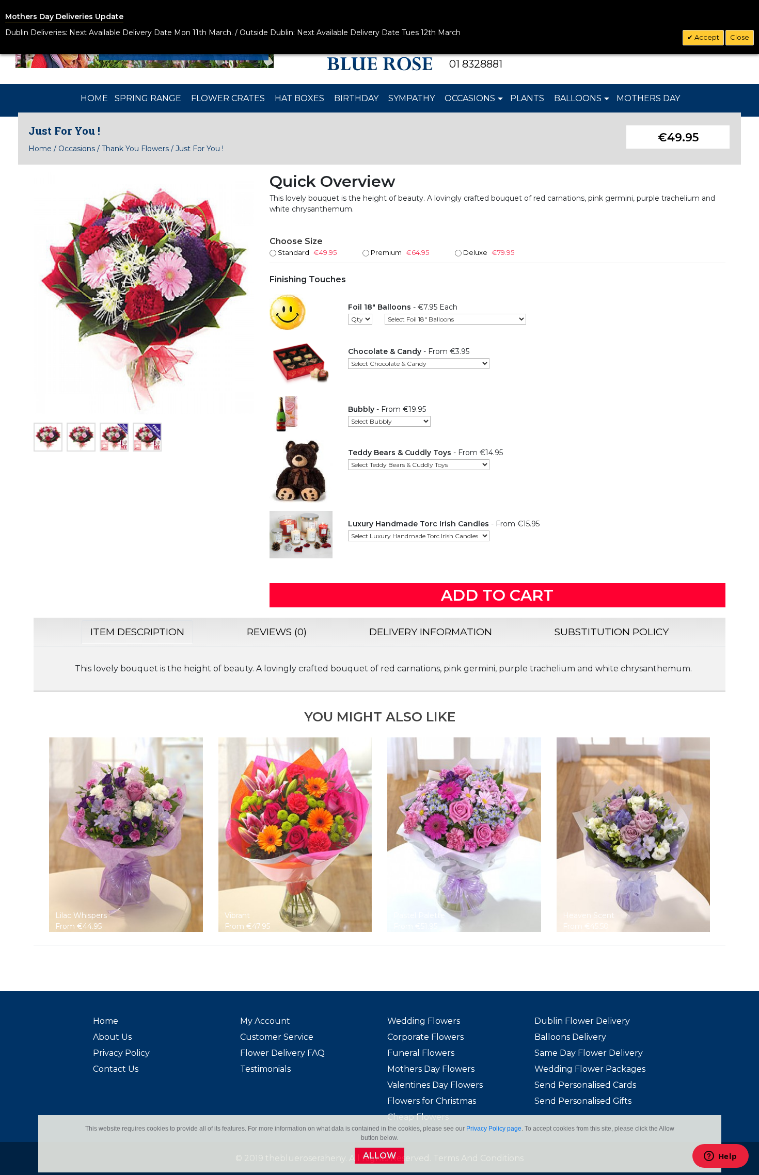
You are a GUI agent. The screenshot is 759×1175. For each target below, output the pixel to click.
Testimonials (265, 1069)
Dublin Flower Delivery (582, 1021)
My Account (265, 1021)
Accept (706, 37)
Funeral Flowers (420, 1053)
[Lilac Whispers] (126, 834)
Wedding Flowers (423, 1021)
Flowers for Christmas (431, 1101)
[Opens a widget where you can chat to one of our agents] (720, 1157)
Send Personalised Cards (585, 1085)
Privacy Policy (121, 1053)
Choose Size (296, 241)
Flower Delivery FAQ (282, 1053)
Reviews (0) (277, 632)
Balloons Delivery (570, 1037)
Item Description (137, 632)
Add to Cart (497, 595)
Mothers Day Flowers (431, 1069)
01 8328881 (475, 64)
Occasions (76, 148)
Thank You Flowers (135, 148)
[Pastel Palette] (464, 834)
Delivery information (430, 632)
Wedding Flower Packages (589, 1069)
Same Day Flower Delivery (588, 1053)
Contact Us (115, 1069)
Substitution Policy (612, 632)
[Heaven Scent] (633, 834)
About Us (112, 1037)
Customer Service (276, 1037)
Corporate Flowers (425, 1037)
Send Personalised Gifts (582, 1101)
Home (40, 148)
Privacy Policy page (493, 1128)
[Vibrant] (295, 834)
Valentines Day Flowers (435, 1085)
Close (739, 37)
